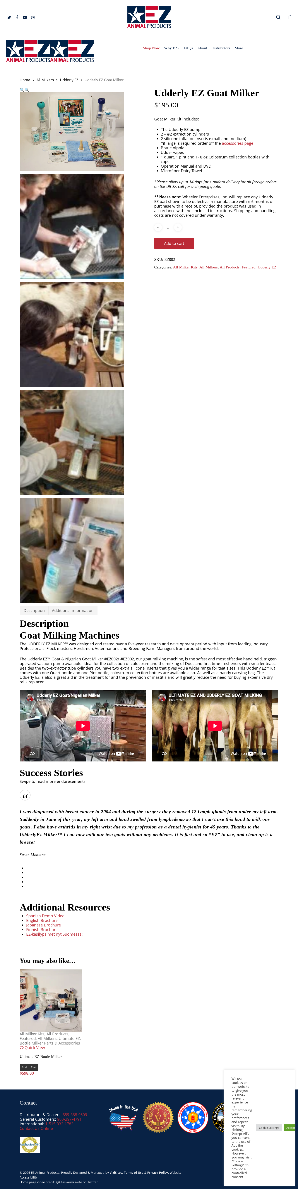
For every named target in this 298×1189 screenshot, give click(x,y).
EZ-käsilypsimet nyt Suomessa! (54, 934)
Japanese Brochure (43, 925)
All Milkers (45, 79)
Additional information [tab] (73, 610)
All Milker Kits (185, 267)
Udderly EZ (69, 79)
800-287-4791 (69, 1119)
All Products (230, 267)
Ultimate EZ (69, 1038)
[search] (278, 17)
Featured (248, 267)
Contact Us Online (36, 1128)
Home (25, 79)
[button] (22, 89)
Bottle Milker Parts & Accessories (50, 1043)
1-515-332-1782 (59, 1123)
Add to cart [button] (29, 1067)
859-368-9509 (75, 1114)
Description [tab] (34, 610)
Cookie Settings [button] (269, 1128)
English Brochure (42, 920)
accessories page (237, 143)
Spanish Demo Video (45, 915)
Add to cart (174, 243)
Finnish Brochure (42, 929)
